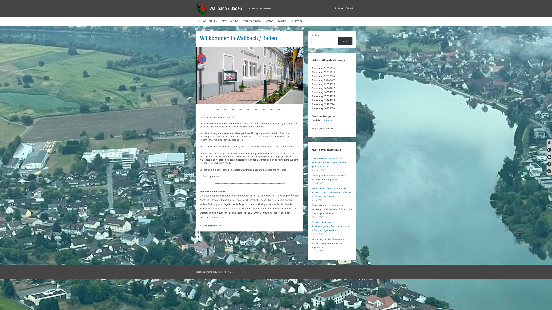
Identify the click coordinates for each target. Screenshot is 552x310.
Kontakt (282, 21)
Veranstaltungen (252, 21)
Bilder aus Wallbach (344, 8)
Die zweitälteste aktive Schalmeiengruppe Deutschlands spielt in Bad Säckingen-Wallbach (331, 226)
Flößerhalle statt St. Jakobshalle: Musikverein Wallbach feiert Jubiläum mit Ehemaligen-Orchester (332, 209)
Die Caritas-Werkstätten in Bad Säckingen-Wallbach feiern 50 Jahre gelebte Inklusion (329, 162)
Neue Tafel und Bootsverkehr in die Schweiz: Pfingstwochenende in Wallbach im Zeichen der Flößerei (332, 192)
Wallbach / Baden (226, 8)
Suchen (315, 35)
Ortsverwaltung (230, 21)
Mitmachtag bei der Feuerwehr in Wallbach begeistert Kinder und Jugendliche (328, 243)
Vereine (269, 21)
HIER (326, 120)
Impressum (296, 21)
